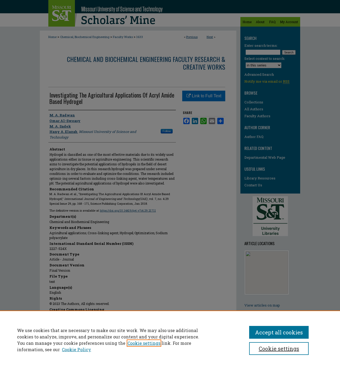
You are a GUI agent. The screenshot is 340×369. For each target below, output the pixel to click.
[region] (170, 340)
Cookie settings (144, 343)
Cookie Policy (76, 349)
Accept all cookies (279, 332)
